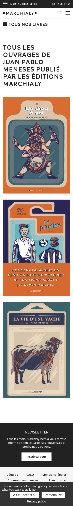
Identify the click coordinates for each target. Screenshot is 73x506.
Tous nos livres (28, 24)
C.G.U (30, 475)
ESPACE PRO (61, 4)
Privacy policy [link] (36, 501)
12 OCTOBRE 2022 (36, 206)
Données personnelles (23, 480)
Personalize (53, 495)
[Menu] (5, 4)
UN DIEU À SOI (36, 145)
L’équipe (12, 475)
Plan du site (57, 480)
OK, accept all (25, 495)
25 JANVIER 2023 (36, 104)
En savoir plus (34, 186)
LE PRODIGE (36, 247)
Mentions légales (54, 475)
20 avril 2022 (36, 308)
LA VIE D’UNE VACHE (36, 349)
